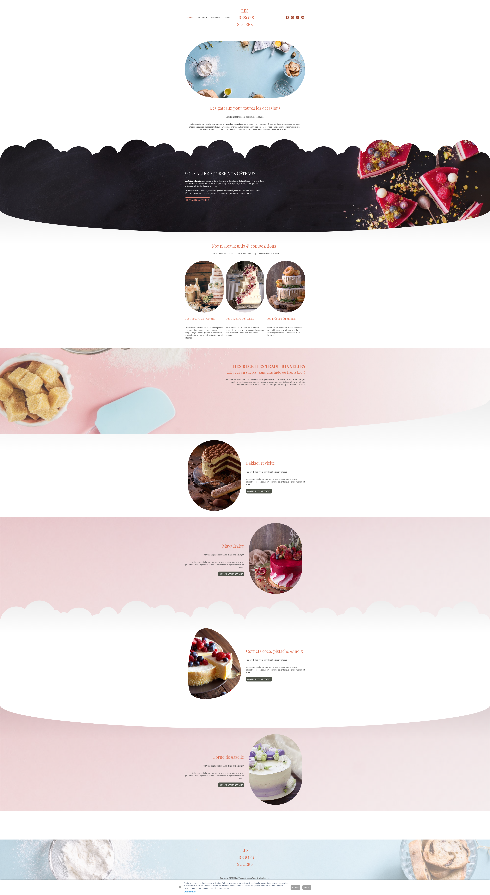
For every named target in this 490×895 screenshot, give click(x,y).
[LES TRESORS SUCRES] (245, 30)
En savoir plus (190, 891)
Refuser (307, 887)
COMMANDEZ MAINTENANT (197, 200)
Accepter (295, 887)
